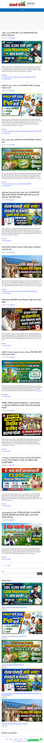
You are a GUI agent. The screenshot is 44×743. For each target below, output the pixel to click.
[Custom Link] (41, 740)
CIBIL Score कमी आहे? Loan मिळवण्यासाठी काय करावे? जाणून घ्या (19, 34)
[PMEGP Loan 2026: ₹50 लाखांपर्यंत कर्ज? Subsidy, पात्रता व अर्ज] (22, 623)
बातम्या (4, 129)
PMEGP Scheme (18, 131)
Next (9, 565)
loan (22, 77)
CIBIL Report (6, 77)
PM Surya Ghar (6, 291)
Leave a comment (7, 79)
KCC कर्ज (9, 184)
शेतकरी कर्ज (29, 184)
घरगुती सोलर (24, 291)
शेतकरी (4, 239)
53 (6, 565)
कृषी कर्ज (21, 184)
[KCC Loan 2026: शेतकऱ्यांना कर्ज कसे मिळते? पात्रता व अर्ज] (22, 651)
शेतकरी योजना (31, 3)
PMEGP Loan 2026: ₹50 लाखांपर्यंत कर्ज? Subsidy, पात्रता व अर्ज (21, 87)
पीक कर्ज (24, 184)
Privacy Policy (26, 739)
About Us (11, 739)
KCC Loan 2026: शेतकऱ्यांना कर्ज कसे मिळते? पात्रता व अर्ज (21, 141)
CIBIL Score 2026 (17, 77)
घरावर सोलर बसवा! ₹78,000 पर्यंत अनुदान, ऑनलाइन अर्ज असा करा (21, 248)
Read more (29, 71)
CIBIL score (11, 77)
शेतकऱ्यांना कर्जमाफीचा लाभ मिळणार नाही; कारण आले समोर (21, 301)
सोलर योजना (34, 291)
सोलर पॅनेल (30, 291)
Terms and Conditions (34, 739)
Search (3, 571)
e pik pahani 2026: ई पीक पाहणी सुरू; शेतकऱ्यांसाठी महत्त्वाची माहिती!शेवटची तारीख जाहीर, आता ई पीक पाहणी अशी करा (21, 515)
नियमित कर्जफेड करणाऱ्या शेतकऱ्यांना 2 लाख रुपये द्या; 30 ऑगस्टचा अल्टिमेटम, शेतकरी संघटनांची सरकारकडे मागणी (21, 405)
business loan (6, 131)
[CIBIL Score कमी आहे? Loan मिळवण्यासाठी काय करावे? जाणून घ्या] (22, 594)
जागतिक (5, 75)
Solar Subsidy (19, 291)
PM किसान (5, 394)
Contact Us (16, 739)
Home (7, 739)
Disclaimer (21, 739)
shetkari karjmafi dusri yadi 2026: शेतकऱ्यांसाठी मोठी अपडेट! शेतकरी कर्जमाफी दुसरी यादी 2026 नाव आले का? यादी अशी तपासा (20, 195)
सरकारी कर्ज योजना (38, 131)
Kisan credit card (15, 184)
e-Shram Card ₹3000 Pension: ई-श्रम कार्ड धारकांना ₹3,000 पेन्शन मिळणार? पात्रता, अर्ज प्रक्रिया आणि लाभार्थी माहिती (21, 460)
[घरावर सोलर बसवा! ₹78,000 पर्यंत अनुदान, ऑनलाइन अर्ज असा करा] (22, 710)
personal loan (33, 77)
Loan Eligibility (27, 77)
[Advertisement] (22, 20)
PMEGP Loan (12, 131)
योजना (4, 182)
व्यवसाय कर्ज (31, 131)
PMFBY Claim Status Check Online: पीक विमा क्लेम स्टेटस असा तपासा (22, 353)
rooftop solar (13, 291)
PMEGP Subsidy (25, 131)
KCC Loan (5, 184)
